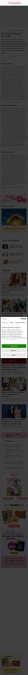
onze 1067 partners (9, 329)
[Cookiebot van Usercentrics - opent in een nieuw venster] (20, 319)
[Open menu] (3, 2)
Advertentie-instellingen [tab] (21, 322)
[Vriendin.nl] (14, 3)
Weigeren (14, 355)
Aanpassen (13, 350)
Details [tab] (11, 322)
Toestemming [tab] (5, 322)
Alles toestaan (14, 346)
